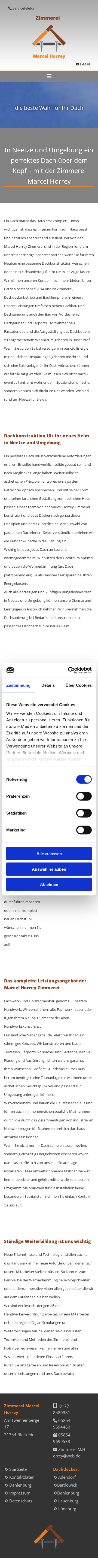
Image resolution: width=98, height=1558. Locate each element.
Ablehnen (49, 884)
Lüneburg (67, 1508)
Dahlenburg (20, 1485)
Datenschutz (20, 1500)
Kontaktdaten (21, 1477)
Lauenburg (68, 1500)
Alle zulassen (49, 853)
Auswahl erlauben (49, 869)
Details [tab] (48, 685)
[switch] (84, 796)
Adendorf (67, 1477)
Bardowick (67, 1485)
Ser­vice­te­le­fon (24, 8)
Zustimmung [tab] (18, 685)
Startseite (18, 1469)
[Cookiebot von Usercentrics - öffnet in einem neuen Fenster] (69, 670)
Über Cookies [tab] (79, 685)
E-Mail (83, 64)
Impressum (19, 1493)
